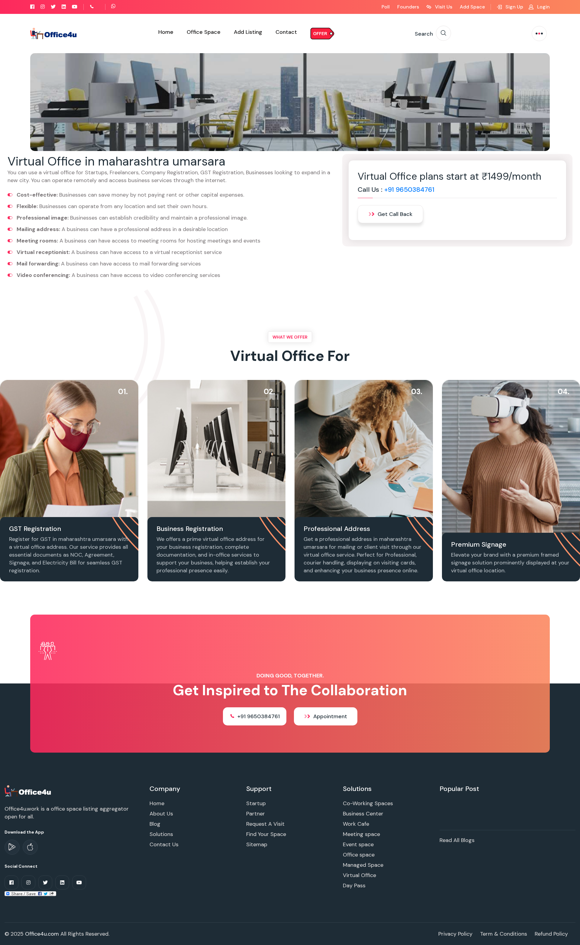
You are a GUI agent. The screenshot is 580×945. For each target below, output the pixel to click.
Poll (386, 7)
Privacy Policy (455, 933)
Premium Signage (478, 544)
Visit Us (443, 7)
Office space (359, 854)
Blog (155, 824)
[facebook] (32, 7)
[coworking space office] (28, 790)
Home (165, 32)
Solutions (161, 834)
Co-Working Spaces (368, 803)
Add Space (472, 7)
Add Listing (248, 32)
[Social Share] (30, 893)
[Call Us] (98, 7)
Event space (358, 844)
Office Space (204, 32)
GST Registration (35, 528)
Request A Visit (265, 824)
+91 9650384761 (409, 189)
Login (543, 7)
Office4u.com (42, 933)
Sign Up (513, 7)
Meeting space (361, 834)
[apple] (30, 847)
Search (424, 33)
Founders (408, 7)
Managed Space (363, 865)
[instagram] (42, 7)
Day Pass (354, 885)
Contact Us (164, 844)
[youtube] (74, 7)
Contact (286, 32)
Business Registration (189, 528)
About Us (161, 813)
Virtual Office (359, 875)
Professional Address (337, 528)
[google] (12, 847)
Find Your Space (266, 834)
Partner (255, 813)
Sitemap (256, 844)
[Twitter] (53, 7)
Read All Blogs (457, 840)
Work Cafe (356, 824)
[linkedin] (64, 7)
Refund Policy (551, 933)
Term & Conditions (503, 933)
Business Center (363, 813)
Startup (256, 803)
